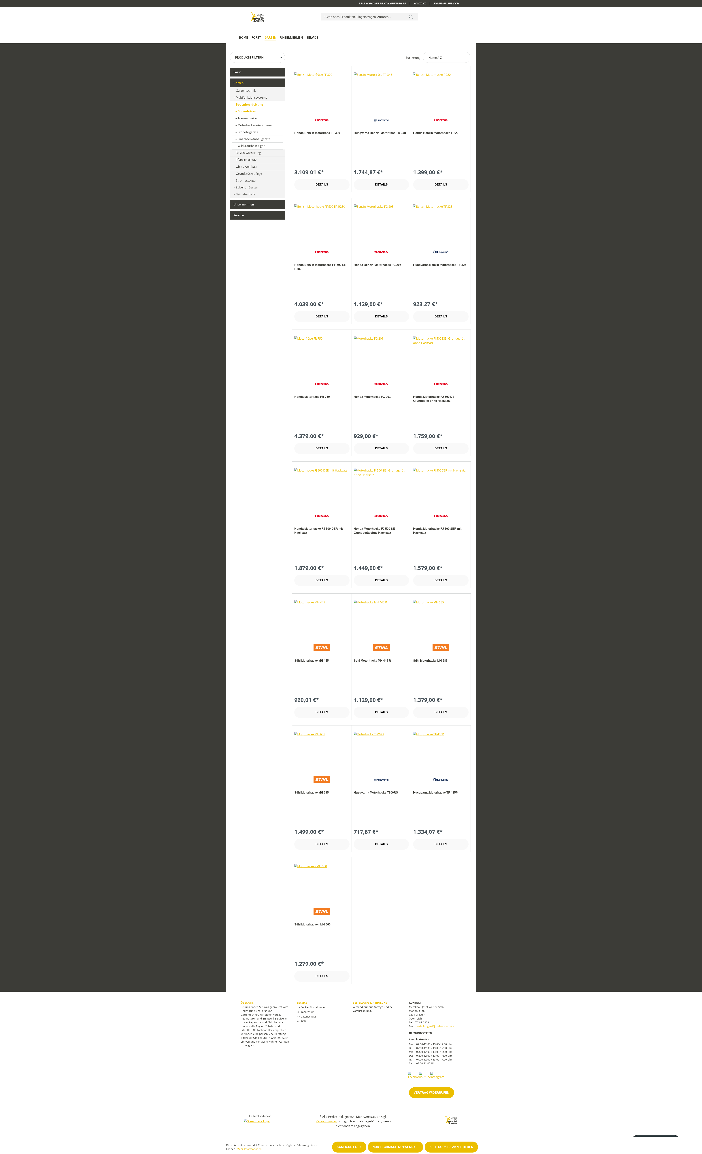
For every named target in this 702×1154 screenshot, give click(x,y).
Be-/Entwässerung (248, 153)
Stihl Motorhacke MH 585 (430, 660)
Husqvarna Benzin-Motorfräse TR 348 (380, 132)
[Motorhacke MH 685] (322, 750)
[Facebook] (414, 1075)
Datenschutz (308, 1016)
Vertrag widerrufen (431, 1092)
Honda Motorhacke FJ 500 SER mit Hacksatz (437, 530)
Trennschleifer (248, 118)
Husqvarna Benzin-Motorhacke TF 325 (439, 264)
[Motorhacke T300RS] (381, 750)
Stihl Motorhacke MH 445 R (372, 660)
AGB (303, 1021)
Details (322, 184)
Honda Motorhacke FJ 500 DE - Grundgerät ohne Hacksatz (434, 398)
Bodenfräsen (247, 111)
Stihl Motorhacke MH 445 (311, 660)
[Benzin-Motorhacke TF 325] (440, 223)
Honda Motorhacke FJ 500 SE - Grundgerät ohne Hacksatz (375, 530)
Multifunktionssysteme (251, 98)
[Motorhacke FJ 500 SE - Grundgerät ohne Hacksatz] (381, 486)
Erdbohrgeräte (248, 132)
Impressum (307, 1012)
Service (238, 215)
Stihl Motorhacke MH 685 (311, 792)
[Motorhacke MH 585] (440, 618)
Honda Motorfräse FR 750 (312, 396)
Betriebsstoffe (245, 194)
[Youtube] (425, 1075)
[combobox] (363, 16)
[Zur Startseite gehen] (257, 16)
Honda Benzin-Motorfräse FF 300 (317, 132)
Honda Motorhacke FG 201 (372, 396)
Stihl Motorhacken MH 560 (312, 924)
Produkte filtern (249, 57)
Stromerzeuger (246, 180)
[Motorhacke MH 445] (322, 618)
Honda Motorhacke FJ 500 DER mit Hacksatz (318, 530)
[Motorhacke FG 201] (381, 354)
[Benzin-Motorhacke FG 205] (381, 223)
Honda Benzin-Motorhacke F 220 (435, 132)
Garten (238, 83)
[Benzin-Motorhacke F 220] (440, 91)
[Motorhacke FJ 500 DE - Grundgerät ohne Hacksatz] (440, 354)
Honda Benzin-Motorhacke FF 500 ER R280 (320, 266)
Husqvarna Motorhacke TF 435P (435, 792)
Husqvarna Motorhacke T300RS (376, 792)
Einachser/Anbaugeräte (254, 139)
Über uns (247, 1002)
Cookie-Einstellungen (313, 1007)
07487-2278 (422, 1022)
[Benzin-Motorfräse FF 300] (322, 91)
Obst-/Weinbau (246, 167)
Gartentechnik (246, 91)
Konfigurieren (349, 1147)
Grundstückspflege (249, 174)
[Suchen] (411, 16)
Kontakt (420, 3)
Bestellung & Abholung (370, 1002)
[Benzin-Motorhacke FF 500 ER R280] (322, 223)
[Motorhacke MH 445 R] (381, 618)
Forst (237, 72)
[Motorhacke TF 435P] (440, 750)
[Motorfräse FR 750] (322, 354)
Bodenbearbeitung (249, 104)
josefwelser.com (446, 3)
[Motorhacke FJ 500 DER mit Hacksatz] (322, 486)
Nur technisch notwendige (395, 1147)
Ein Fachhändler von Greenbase (382, 3)
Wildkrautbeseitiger (251, 146)
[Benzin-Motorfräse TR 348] (381, 91)
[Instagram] (437, 1075)
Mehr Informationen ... (251, 1149)
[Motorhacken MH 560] (322, 882)
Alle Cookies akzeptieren (451, 1147)
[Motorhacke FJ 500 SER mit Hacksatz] (440, 486)
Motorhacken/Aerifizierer (255, 125)
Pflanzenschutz (246, 160)
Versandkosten (326, 1121)
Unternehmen (243, 204)
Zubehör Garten (247, 187)
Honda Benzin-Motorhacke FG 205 (377, 264)
